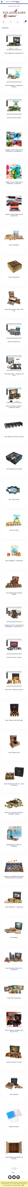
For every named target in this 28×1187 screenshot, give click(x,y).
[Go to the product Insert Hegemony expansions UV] (14, 42)
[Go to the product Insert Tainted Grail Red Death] (14, 710)
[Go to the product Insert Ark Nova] (14, 520)
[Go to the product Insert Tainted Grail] (14, 741)
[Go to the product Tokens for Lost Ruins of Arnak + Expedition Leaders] (14, 803)
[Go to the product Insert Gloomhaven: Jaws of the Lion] (14, 298)
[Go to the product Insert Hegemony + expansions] (14, 897)
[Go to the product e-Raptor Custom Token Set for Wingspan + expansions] (14, 171)
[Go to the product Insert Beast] (14, 927)
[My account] (17, 22)
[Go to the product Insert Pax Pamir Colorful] (14, 646)
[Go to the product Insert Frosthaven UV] (14, 331)
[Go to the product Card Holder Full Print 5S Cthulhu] (14, 427)
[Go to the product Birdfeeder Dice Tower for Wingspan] (14, 834)
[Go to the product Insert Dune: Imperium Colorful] (14, 678)
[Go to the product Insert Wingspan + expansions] (14, 551)
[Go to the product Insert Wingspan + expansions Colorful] (14, 74)
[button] (3, 22)
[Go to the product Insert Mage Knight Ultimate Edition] (14, 582)
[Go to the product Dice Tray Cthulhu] (14, 489)
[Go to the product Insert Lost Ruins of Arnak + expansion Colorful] (14, 395)
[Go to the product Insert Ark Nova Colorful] (14, 106)
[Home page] (14, 13)
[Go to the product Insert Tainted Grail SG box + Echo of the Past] (14, 773)
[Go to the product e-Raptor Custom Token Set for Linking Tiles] (14, 203)
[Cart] (24, 22)
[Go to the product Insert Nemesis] (14, 1083)
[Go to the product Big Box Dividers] (14, 1116)
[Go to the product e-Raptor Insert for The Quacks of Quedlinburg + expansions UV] (14, 614)
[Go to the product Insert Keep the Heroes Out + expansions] (14, 958)
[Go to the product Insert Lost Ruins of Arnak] (14, 1051)
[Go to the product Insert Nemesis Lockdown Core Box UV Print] (14, 1019)
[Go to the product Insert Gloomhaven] (14, 266)
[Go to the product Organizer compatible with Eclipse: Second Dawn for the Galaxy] (14, 866)
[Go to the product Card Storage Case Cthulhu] (14, 458)
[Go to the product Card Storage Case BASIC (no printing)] (14, 1147)
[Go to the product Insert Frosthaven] (14, 235)
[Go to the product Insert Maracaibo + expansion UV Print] (14, 363)
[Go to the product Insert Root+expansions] (14, 988)
